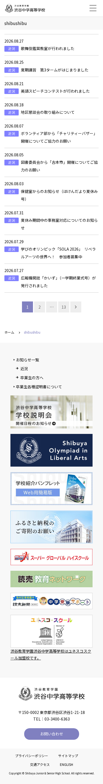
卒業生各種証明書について (39, 386)
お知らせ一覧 (27, 359)
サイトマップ (68, 755)
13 (64, 307)
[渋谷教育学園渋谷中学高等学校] (25, 9)
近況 (24, 368)
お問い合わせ (51, 733)
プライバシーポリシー (31, 755)
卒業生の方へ (31, 377)
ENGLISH (66, 764)
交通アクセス (40, 764)
